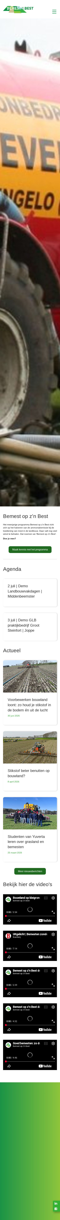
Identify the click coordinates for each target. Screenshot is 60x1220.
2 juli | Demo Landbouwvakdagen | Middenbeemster (25, 591)
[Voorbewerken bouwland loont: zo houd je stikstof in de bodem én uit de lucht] (30, 676)
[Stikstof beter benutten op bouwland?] (30, 747)
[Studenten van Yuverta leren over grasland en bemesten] (30, 813)
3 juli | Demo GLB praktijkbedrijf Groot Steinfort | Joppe (23, 625)
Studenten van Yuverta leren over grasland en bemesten (26, 841)
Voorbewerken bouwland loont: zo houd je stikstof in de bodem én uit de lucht (29, 705)
